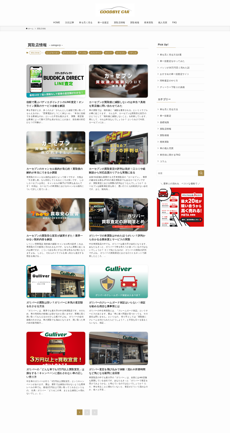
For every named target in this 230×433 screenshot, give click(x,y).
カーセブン (120, 52)
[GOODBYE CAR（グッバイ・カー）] (115, 10)
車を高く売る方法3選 (170, 54)
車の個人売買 (166, 148)
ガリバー (108, 52)
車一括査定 (165, 115)
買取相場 (164, 135)
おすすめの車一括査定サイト (174, 73)
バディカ (132, 52)
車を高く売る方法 (169, 109)
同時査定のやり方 (169, 80)
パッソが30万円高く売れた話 (175, 67)
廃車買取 (164, 141)
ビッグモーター (52, 52)
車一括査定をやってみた (172, 60)
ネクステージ (95, 52)
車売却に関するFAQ (170, 154)
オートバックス (69, 52)
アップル (83, 52)
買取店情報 (165, 128)
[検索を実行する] (201, 173)
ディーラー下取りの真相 (172, 87)
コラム (163, 161)
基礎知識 (164, 122)
